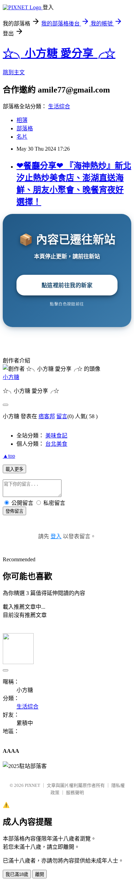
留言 (61, 416)
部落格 (24, 128)
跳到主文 (14, 72)
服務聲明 (75, 792)
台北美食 (56, 444)
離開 (39, 874)
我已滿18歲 (16, 874)
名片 (21, 137)
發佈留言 (14, 511)
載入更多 (14, 469)
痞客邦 (46, 416)
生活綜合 (59, 106)
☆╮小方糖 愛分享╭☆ (59, 53)
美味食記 (56, 435)
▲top (9, 456)
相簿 (21, 120)
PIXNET (32, 785)
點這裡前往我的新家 (67, 285)
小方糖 (11, 377)
